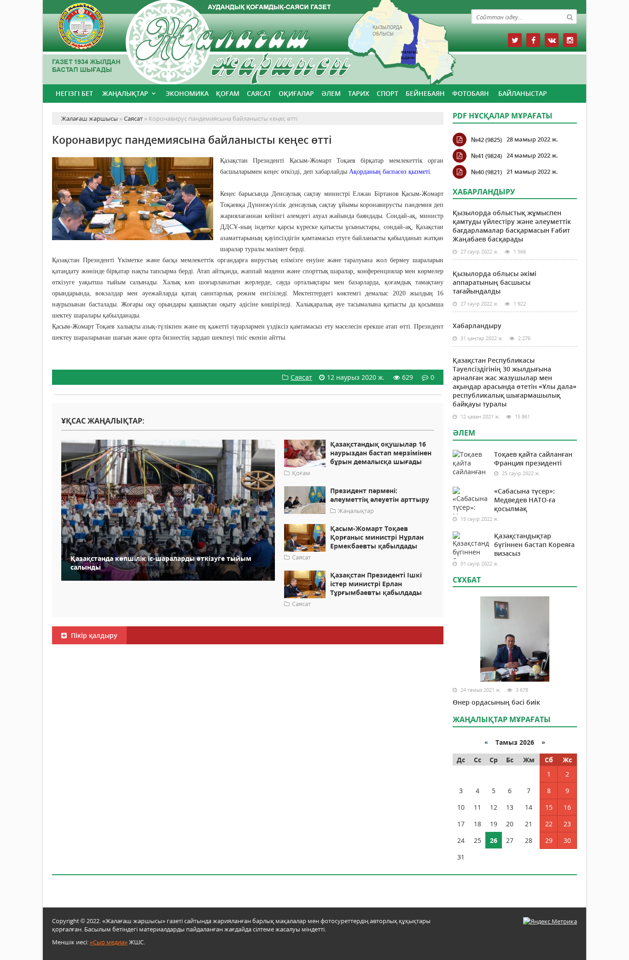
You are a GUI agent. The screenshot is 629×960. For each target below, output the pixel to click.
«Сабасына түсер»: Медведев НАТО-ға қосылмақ (524, 500)
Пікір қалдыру (93, 635)
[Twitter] (515, 40)
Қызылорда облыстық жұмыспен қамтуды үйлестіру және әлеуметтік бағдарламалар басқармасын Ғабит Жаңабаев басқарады (512, 225)
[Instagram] (570, 40)
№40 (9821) (486, 172)
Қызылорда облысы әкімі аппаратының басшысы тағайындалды (494, 282)
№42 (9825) (486, 139)
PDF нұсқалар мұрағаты (503, 116)
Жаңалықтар (125, 93)
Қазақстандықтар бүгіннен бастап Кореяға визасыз (534, 544)
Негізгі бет (74, 93)
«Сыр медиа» (109, 942)
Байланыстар (522, 93)
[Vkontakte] (552, 40)
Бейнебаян (425, 93)
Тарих (358, 93)
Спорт (387, 93)
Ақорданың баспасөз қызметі (389, 171)
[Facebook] (533, 40)
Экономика (187, 93)
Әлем (331, 93)
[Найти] (570, 17)
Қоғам (227, 93)
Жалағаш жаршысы (247, 40)
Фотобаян (470, 93)
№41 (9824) (486, 156)
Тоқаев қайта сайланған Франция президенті (533, 458)
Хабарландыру (477, 325)
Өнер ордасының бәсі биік (496, 702)
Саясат (259, 93)
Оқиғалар (296, 93)
